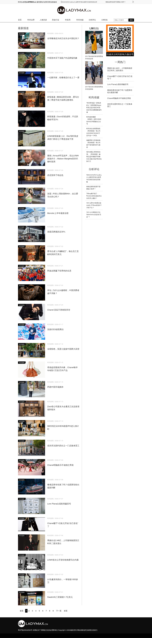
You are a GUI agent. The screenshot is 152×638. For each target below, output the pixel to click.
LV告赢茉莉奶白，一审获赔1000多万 (62, 578)
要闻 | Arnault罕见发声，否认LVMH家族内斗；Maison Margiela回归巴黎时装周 (63, 156)
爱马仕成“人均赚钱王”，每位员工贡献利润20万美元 (63, 250)
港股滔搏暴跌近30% (56, 229)
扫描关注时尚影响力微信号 (120, 54)
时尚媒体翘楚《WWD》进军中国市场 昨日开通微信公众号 (93, 120)
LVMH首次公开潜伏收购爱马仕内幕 (63, 557)
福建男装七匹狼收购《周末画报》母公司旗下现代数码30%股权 (93, 143)
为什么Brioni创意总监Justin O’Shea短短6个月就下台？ (94, 205)
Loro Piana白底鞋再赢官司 (59, 501)
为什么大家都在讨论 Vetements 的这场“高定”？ (93, 214)
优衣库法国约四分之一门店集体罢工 (63, 443)
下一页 (58, 610)
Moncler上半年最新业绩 (57, 210)
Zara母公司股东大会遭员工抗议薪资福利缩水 (63, 406)
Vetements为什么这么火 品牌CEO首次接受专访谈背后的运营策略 (94, 178)
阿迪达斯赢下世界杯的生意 (59, 268)
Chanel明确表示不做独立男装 (60, 462)
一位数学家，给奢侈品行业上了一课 (63, 75)
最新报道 (23, 28)
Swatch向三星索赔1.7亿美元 (60, 594)
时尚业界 (31, 19)
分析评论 (92, 19)
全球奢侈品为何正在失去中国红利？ (63, 36)
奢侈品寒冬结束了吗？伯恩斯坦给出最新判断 (63, 484)
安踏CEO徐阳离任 (55, 327)
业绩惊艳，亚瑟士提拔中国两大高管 (63, 346)
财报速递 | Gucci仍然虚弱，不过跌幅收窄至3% (62, 116)
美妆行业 (55, 19)
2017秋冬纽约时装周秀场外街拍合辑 (94, 57)
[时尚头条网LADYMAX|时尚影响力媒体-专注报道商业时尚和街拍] (76, 10)
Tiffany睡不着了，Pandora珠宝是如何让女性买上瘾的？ (94, 195)
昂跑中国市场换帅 (55, 384)
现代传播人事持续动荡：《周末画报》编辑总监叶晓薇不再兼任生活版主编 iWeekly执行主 (94, 156)
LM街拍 (104, 19)
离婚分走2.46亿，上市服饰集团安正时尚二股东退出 (63, 539)
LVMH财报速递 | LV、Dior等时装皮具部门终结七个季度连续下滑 (62, 135)
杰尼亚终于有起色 (55, 172)
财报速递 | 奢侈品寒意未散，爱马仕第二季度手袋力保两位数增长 (63, 96)
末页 (65, 610)
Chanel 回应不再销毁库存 (58, 307)
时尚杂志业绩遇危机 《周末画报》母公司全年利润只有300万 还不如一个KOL (93, 132)
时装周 (67, 19)
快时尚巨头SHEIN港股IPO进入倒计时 (63, 425)
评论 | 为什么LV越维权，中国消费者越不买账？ (63, 289)
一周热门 (120, 62)
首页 (20, 19)
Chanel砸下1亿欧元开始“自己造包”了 (62, 522)
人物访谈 (43, 19)
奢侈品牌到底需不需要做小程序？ (116, 2)
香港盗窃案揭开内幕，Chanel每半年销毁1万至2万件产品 (62, 366)
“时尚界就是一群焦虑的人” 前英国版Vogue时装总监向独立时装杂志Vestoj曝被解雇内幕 (93, 107)
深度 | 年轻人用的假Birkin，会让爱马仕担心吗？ (62, 193)
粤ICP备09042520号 (25, 630)
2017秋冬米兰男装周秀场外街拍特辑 (94, 88)
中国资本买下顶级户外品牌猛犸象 (62, 55)
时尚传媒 (80, 19)
